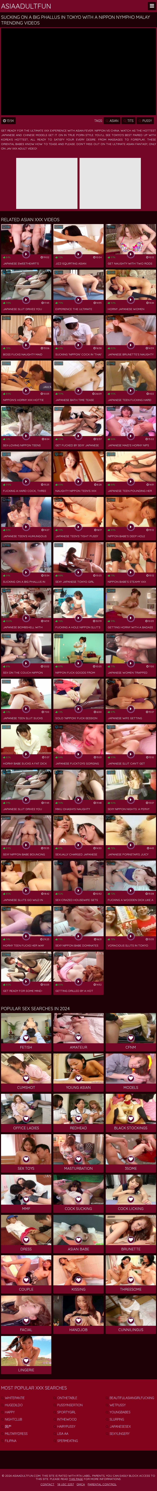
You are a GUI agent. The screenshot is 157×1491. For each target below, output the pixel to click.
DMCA (81, 1484)
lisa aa (62, 1434)
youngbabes (119, 1412)
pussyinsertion (69, 1405)
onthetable (66, 1398)
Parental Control (102, 1484)
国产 (7, 1426)
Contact (47, 1484)
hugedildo (13, 1405)
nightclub (13, 1419)
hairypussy (65, 1426)
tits (130, 121)
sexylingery (119, 1434)
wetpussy (117, 1405)
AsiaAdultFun (26, 6)
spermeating (67, 1441)
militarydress (16, 1434)
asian (113, 121)
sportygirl (66, 1412)
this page (76, 1479)
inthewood (66, 1419)
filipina (10, 1441)
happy (9, 1412)
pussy (147, 121)
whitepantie (14, 1398)
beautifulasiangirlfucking (131, 1398)
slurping (116, 1419)
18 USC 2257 (65, 1484)
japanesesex (120, 1426)
